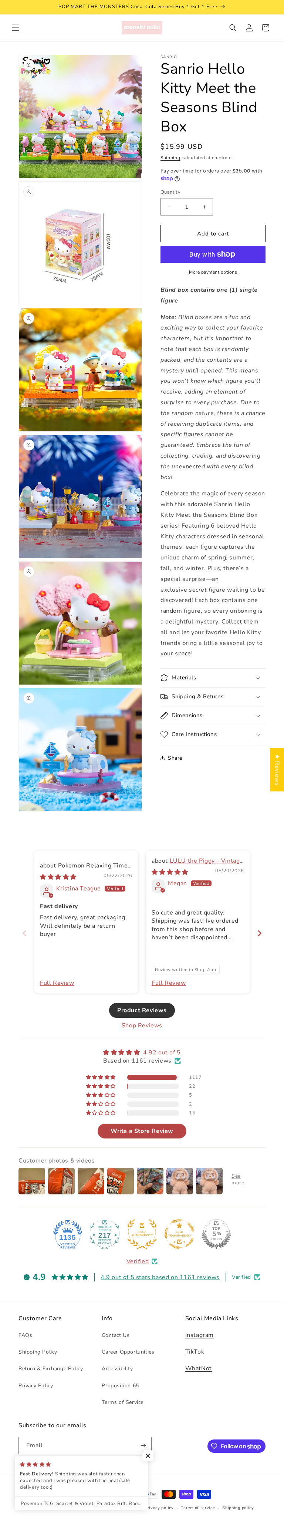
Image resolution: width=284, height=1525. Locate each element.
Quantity (170, 192)
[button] (15, 28)
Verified (137, 1261)
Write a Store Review (142, 1131)
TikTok (194, 1352)
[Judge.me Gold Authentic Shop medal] (142, 1234)
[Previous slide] (24, 933)
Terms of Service (122, 1402)
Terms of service (198, 1508)
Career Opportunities (128, 1351)
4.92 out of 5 (162, 1053)
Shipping (170, 158)
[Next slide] (260, 933)
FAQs (25, 1335)
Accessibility (117, 1368)
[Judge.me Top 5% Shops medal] (216, 1234)
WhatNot (198, 1368)
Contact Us (115, 1335)
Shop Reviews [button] (142, 1025)
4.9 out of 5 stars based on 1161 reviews (160, 1277)
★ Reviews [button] (277, 769)
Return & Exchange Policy (50, 1368)
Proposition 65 (120, 1385)
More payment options (213, 272)
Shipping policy (238, 1508)
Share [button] (175, 758)
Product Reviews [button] (142, 1010)
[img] (58, 877)
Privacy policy (159, 1508)
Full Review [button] (57, 983)
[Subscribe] (143, 1445)
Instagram (199, 1335)
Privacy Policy (35, 1385)
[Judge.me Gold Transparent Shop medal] (179, 1234)
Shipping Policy (37, 1351)
